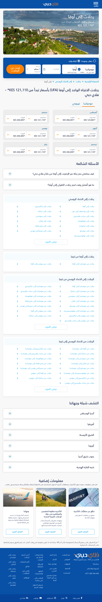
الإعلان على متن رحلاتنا (39, 579)
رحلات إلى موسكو (87, 230)
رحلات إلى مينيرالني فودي (41, 230)
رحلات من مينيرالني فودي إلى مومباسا (35, 368)
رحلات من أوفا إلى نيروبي (41, 373)
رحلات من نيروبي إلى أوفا (41, 263)
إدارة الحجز (53, 555)
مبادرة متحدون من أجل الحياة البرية (51, 577)
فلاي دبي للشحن (53, 569)
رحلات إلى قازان (45, 221)
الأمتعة (67, 568)
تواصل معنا (52, 564)
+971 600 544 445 (92, 573)
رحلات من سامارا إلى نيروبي (40, 378)
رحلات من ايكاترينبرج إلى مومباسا (38, 348)
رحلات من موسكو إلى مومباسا (82, 368)
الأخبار (55, 559)
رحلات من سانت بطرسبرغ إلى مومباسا (36, 353)
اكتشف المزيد (83, 531)
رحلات (78, 81)
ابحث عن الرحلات (15, 69)
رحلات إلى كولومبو (12, 583)
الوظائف (26, 578)
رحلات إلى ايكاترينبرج (43, 206)
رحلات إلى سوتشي (43, 216)
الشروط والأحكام (93, 568)
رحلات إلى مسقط (12, 570)
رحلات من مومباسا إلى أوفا (83, 263)
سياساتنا (96, 564)
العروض (67, 559)
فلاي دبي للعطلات (25, 572)
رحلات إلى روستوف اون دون (83, 211)
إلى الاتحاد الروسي (63, 81)
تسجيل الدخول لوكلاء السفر (38, 586)
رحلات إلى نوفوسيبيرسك (84, 235)
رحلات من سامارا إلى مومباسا (82, 353)
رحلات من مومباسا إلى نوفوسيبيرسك (79, 311)
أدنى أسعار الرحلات (25, 556)
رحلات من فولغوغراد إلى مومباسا (38, 358)
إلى (75, 67)
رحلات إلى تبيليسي (12, 556)
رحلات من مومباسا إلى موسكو (82, 306)
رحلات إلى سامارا (44, 211)
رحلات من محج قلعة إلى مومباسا (38, 363)
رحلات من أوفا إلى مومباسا (83, 348)
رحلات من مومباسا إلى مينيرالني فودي (35, 306)
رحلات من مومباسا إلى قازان (82, 301)
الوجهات (67, 564)
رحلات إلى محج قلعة (43, 226)
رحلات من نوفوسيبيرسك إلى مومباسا (79, 373)
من (93, 67)
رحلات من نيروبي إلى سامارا (40, 315)
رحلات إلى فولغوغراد (86, 221)
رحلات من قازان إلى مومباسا (82, 363)
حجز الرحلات (66, 555)
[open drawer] (96, 4)
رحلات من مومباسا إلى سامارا (82, 291)
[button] (51, 173)
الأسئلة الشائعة (40, 565)
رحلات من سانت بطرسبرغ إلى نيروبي (79, 383)
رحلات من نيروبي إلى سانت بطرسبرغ (79, 320)
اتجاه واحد (73, 61)
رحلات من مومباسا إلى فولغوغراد (38, 296)
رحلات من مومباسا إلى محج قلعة (38, 301)
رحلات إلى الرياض (12, 563)
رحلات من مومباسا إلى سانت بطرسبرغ (36, 291)
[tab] (88, 103)
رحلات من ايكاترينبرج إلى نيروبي (81, 378)
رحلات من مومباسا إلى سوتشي (81, 296)
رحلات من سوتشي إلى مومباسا (81, 358)
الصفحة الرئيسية (92, 81)
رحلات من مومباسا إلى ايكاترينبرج (38, 286)
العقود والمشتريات (39, 572)
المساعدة (67, 573)
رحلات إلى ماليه (12, 576)
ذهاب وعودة (87, 61)
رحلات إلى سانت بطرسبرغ (84, 216)
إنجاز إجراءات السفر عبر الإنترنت (39, 557)
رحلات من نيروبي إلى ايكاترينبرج (81, 315)
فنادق (27, 566)
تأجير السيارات (24, 562)
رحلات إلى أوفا (88, 206)
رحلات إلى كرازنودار (86, 226)
